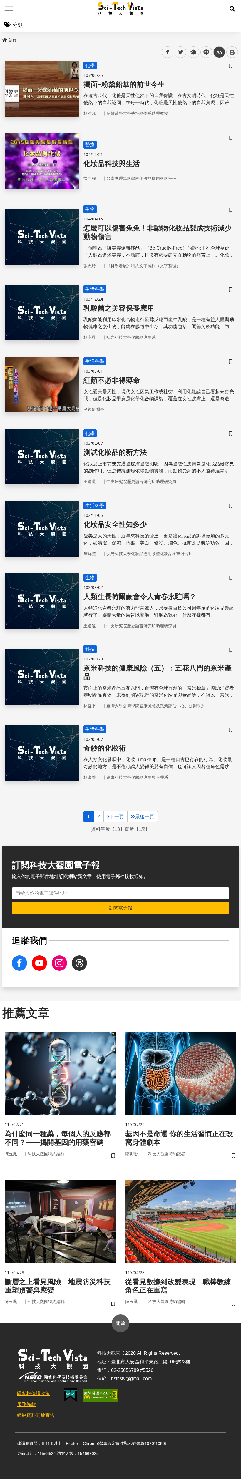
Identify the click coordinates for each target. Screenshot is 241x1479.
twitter (180, 52)
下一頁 (117, 816)
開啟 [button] (120, 1323)
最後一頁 (144, 816)
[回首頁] (120, 9)
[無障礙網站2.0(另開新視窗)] (100, 1395)
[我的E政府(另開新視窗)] (70, 1395)
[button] (232, 9)
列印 (232, 52)
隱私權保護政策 (33, 1393)
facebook (167, 52)
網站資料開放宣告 (36, 1415)
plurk (193, 52)
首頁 (12, 39)
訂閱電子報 (120, 907)
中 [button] (219, 52)
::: (4, 38)
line (204, 52)
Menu (9, 9)
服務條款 (26, 1404)
